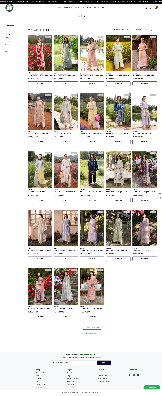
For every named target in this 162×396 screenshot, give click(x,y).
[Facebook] (129, 375)
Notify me (40, 83)
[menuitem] (15, 31)
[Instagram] (134, 375)
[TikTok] (138, 375)
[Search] (146, 8)
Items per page (119, 30)
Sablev (30, 73)
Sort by (138, 30)
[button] (35, 30)
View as (30, 30)
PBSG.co (98, 392)
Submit (104, 362)
